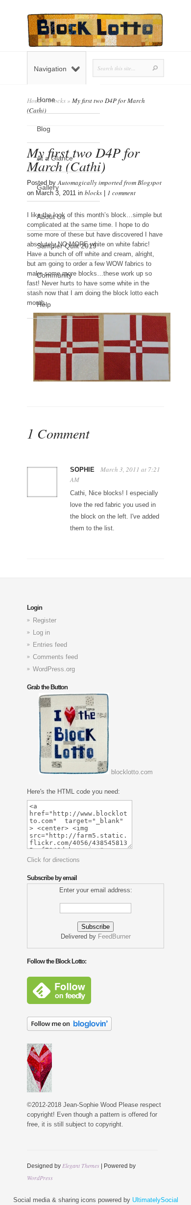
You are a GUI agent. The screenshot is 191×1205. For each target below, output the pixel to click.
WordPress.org (54, 669)
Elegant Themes (80, 1165)
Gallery (48, 187)
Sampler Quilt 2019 (66, 246)
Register (44, 620)
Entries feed (50, 644)
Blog (43, 129)
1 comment (121, 192)
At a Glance (55, 158)
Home (46, 99)
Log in (41, 632)
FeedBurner (114, 936)
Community (54, 275)
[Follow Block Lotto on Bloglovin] (69, 1028)
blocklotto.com (131, 772)
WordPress (40, 1178)
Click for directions (53, 860)
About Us (51, 217)
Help (44, 304)
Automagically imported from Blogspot (110, 182)
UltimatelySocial (155, 1200)
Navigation (50, 69)
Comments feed (55, 657)
